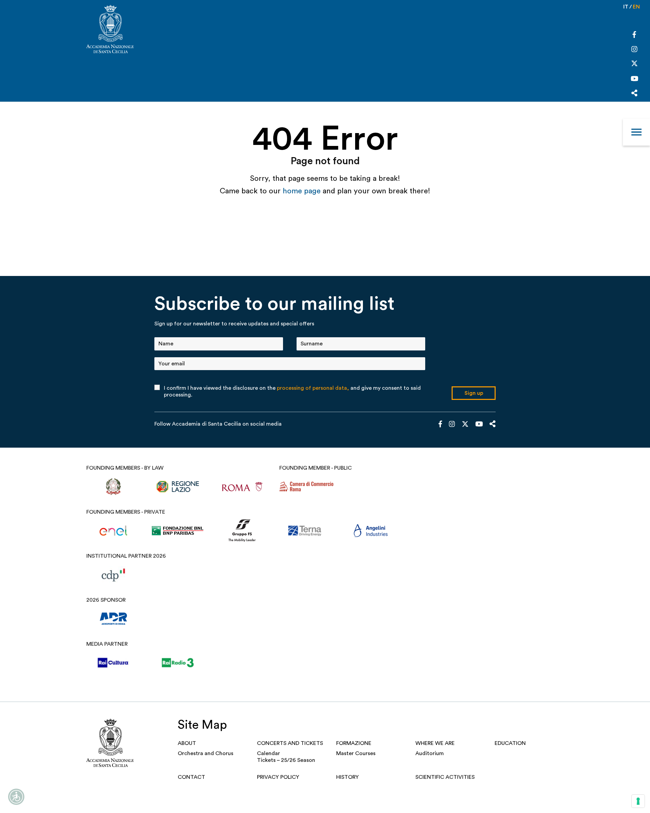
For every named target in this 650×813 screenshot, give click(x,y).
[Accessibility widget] (16, 797)
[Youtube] (634, 79)
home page (303, 191)
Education (510, 743)
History (347, 777)
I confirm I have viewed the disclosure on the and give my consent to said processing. (292, 391)
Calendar (268, 753)
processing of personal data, (313, 388)
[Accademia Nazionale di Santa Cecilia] (110, 30)
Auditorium (429, 753)
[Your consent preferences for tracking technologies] (638, 801)
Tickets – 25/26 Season (286, 760)
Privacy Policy (278, 777)
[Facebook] (634, 35)
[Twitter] (634, 65)
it (625, 6)
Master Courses (355, 753)
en (636, 6)
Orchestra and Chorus (205, 753)
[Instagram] (634, 49)
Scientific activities (445, 777)
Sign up (473, 393)
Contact (191, 777)
